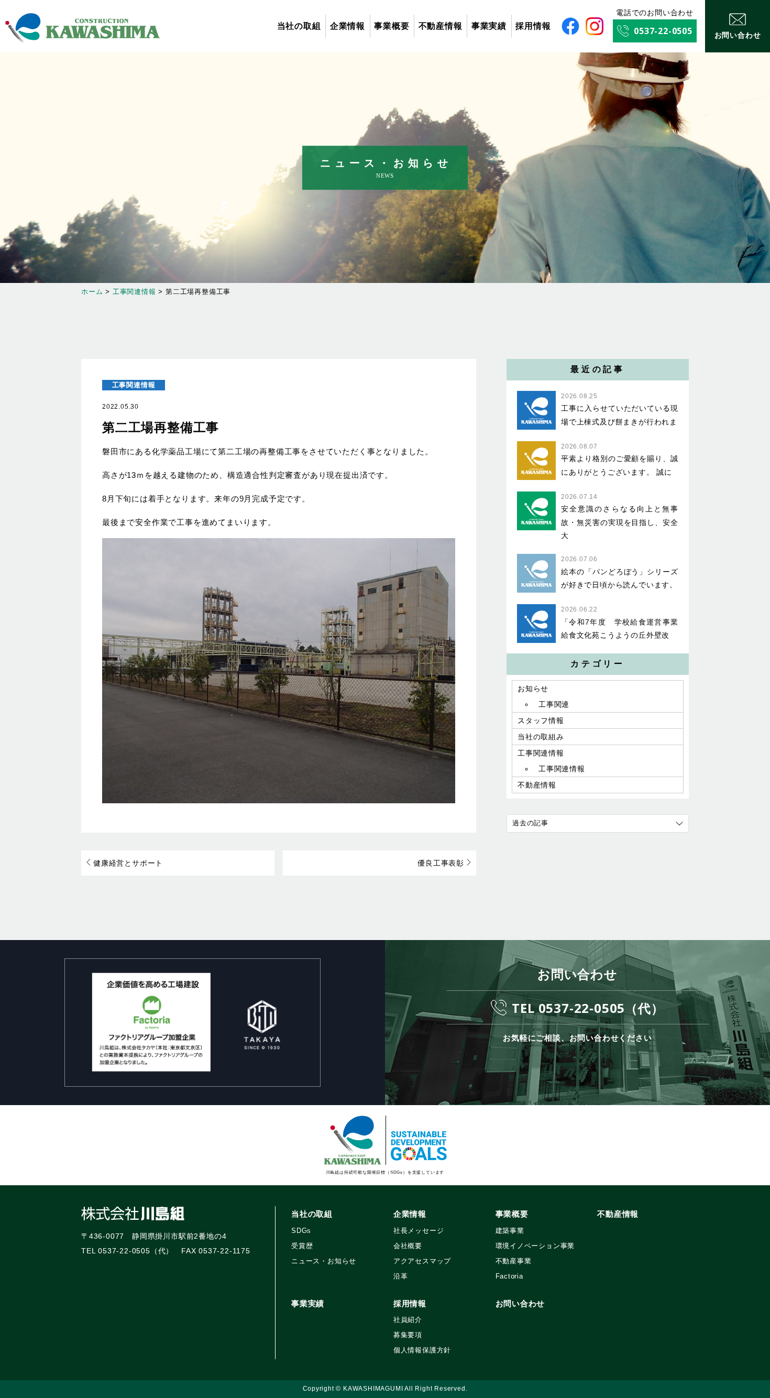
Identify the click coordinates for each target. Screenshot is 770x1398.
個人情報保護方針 (422, 1350)
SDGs (301, 1231)
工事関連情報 (134, 385)
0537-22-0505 (663, 31)
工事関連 (553, 704)
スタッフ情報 (541, 720)
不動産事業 (514, 1261)
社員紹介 (407, 1320)
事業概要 (391, 25)
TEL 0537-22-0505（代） (588, 1008)
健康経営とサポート (128, 863)
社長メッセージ (418, 1231)
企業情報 (347, 25)
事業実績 (489, 25)
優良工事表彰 (440, 863)
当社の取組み (541, 737)
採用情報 (533, 25)
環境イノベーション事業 (535, 1246)
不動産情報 (441, 25)
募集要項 (407, 1335)
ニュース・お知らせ (323, 1261)
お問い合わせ (520, 1303)
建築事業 (510, 1231)
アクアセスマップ (422, 1261)
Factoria (509, 1276)
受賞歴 (302, 1246)
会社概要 (407, 1246)
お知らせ (533, 688)
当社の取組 (299, 25)
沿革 (400, 1276)
